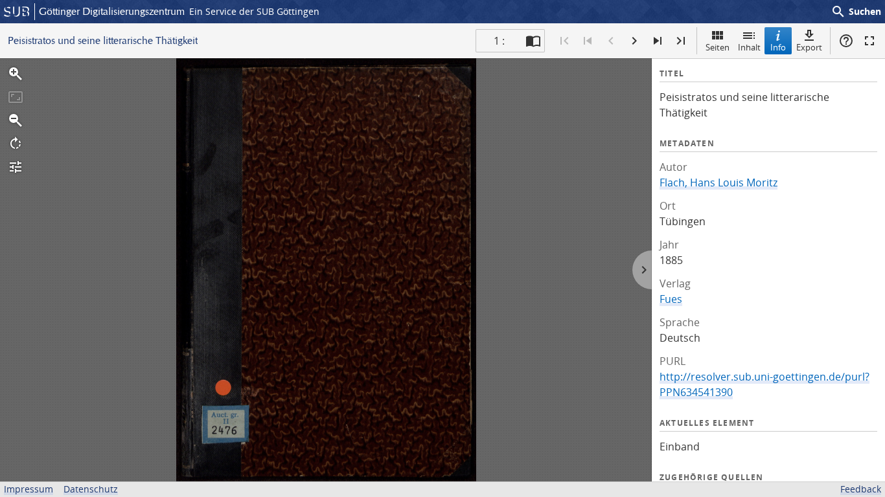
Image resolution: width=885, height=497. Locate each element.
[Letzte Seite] (681, 40)
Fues (671, 299)
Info (778, 47)
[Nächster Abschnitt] (657, 40)
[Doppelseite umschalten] (533, 40)
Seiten (718, 47)
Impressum (28, 489)
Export (809, 47)
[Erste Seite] (564, 40)
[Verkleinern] (15, 120)
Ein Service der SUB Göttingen (254, 11)
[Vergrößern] (15, 73)
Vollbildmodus (869, 40)
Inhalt (749, 47)
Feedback (860, 489)
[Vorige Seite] (611, 40)
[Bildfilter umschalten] (15, 167)
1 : (499, 41)
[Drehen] (15, 143)
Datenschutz (90, 489)
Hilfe (846, 40)
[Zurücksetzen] (15, 97)
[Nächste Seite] (634, 40)
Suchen (856, 11)
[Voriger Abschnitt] (587, 40)
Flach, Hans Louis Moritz (718, 182)
